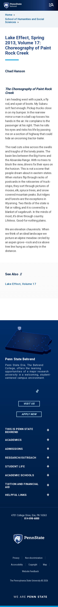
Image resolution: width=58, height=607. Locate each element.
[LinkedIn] (29, 391)
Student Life (15, 466)
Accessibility (17, 564)
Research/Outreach (20, 457)
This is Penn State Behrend (19, 431)
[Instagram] (20, 391)
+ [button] (48, 430)
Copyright (33, 564)
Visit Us (29, 403)
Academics (13, 439)
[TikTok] (37, 391)
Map (45, 564)
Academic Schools (19, 475)
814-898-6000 (31, 518)
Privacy (16, 558)
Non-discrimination (34, 558)
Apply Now (29, 414)
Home (8, 14)
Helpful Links (16, 494)
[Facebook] (12, 391)
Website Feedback (30, 571)
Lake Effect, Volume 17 (20, 284)
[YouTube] (46, 391)
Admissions (14, 448)
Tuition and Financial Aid (22, 486)
